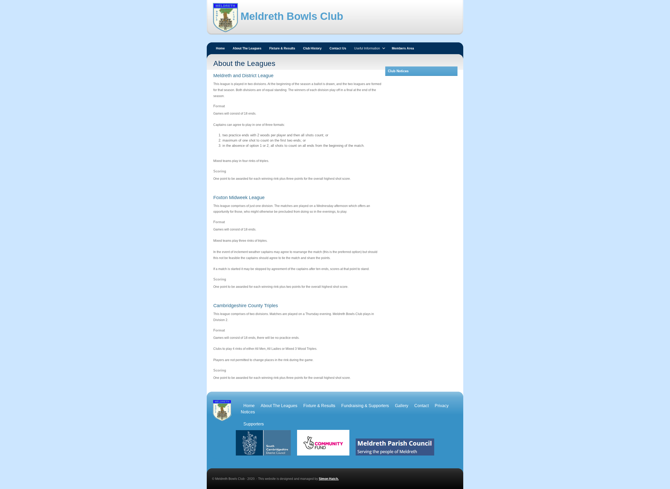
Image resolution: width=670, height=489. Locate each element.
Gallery (401, 405)
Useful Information (367, 48)
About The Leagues (247, 48)
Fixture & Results (282, 48)
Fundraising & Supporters (365, 405)
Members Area (403, 48)
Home (220, 48)
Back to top (221, 458)
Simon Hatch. (329, 479)
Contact (421, 405)
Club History (312, 48)
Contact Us (338, 48)
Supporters (253, 424)
